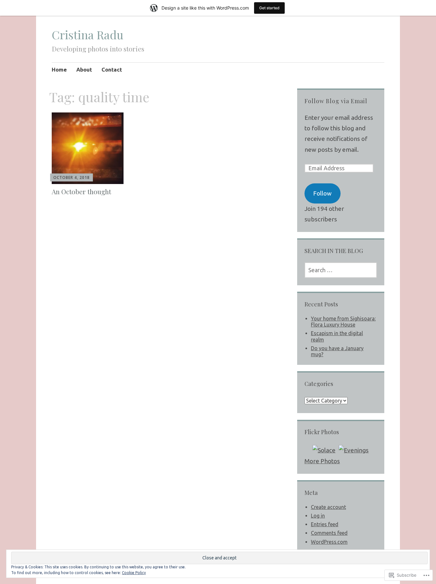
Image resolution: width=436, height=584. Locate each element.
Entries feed (324, 524)
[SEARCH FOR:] (340, 270)
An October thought (81, 191)
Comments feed (329, 533)
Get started (269, 7)
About (84, 69)
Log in (318, 516)
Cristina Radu (88, 34)
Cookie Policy (134, 573)
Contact (111, 69)
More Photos (322, 461)
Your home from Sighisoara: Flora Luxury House (343, 321)
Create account (328, 507)
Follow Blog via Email (335, 101)
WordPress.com (329, 542)
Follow (322, 193)
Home (59, 69)
